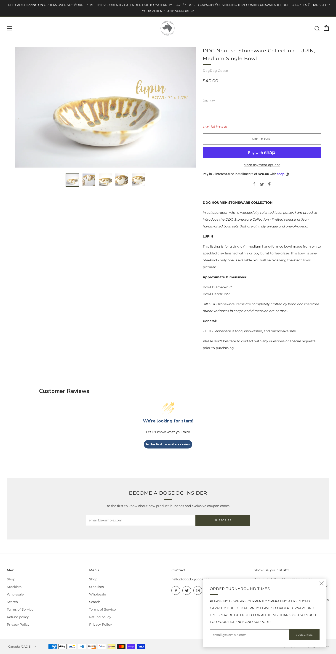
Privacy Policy (18, 624)
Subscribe (222, 520)
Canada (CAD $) (20, 646)
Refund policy (18, 617)
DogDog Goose (215, 71)
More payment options (262, 165)
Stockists (14, 587)
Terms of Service (20, 609)
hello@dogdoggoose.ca (190, 579)
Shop (11, 579)
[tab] (72, 180)
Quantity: (209, 100)
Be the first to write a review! (168, 444)
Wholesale (15, 594)
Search (12, 602)
